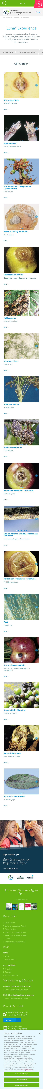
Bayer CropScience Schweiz (16, 935)
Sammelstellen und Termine (16, 989)
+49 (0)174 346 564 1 (18, 1015)
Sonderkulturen (11, 975)
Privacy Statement (27, 1070)
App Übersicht (22, 899)
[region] (21, 1059)
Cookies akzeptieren (21, 1085)
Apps (7, 956)
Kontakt (9, 1020)
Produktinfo (7, 52)
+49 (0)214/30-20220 (18, 1029)
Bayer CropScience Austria (15, 932)
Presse (7, 938)
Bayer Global (10, 922)
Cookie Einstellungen (21, 1074)
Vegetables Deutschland (14, 941)
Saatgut (8, 972)
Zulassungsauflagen (27, 52)
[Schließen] (1, 12)
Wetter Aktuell (10, 959)
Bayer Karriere (10, 929)
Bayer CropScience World (15, 926)
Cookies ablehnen (21, 1079)
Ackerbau (9, 969)
